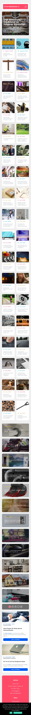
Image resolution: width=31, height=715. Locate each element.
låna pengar (8, 633)
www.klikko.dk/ (17, 693)
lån (9, 664)
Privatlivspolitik (17, 712)
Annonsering (15, 701)
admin (26, 15)
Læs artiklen (15, 639)
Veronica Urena (7, 625)
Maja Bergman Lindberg (9, 658)
